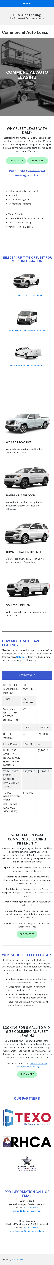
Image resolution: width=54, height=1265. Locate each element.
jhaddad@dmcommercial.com (27, 1211)
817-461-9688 (31, 1207)
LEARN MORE (27, 1074)
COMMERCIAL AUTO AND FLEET (27, 295)
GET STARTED (27, 934)
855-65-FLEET (37, 160)
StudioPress (17, 1259)
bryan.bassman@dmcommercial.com (27, 1231)
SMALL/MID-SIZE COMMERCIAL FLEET (27, 330)
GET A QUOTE (16, 160)
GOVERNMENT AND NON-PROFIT (27, 365)
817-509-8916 (31, 1227)
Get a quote (22, 657)
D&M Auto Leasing (27, 15)
